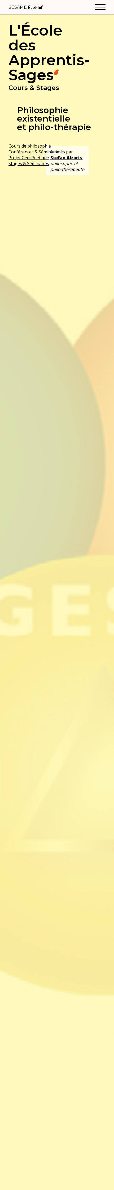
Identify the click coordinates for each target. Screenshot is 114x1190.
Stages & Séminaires (28, 163)
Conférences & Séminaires (34, 152)
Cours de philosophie (29, 146)
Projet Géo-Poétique (28, 158)
